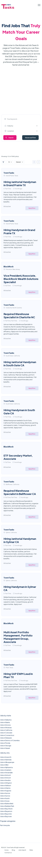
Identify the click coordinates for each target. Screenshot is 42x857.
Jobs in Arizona (5, 725)
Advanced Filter (30, 138)
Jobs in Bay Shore (6, 809)
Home (6, 850)
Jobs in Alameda (5, 760)
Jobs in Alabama (5, 720)
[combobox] (22, 125)
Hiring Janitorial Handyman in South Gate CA (20, 363)
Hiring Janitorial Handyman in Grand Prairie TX (20, 183)
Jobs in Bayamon (6, 811)
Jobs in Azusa (4, 801)
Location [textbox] (10, 131)
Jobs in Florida (5, 743)
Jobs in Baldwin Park (7, 806)
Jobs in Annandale (6, 772)
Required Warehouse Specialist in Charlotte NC (19, 315)
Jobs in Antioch (5, 775)
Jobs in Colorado (6, 733)
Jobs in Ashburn (5, 785)
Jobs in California (6, 730)
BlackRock (8, 266)
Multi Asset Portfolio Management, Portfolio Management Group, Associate (18, 637)
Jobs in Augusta (5, 791)
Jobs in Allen (4, 765)
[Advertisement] (21, 92)
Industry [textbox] (10, 126)
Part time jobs (5, 825)
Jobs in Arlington (6, 783)
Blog (13, 850)
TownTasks (9, 173)
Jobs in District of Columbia (9, 740)
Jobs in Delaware (6, 738)
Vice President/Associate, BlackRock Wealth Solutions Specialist (21, 279)
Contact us (8, 852)
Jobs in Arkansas (6, 727)
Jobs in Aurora (5, 793)
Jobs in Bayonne (6, 814)
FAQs (31, 850)
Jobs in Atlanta (5, 788)
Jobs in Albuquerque (7, 762)
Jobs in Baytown (6, 816)
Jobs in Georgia (5, 746)
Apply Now (32, 208)
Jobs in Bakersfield (6, 803)
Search (11, 138)
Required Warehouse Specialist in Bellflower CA (20, 492)
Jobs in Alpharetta (6, 767)
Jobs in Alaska (5, 722)
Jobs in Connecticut (7, 735)
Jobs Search (22, 850)
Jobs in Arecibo (5, 780)
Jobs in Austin (5, 798)
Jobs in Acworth (5, 757)
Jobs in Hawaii (5, 748)
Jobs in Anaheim (5, 770)
